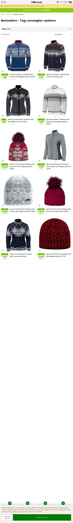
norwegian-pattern (18, 14)
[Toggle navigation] (2, 2)
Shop (8, 14)
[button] (18, 71)
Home (3, 14)
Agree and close (42, 517)
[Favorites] (66, 2)
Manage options (7, 517)
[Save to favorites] (2, 71)
